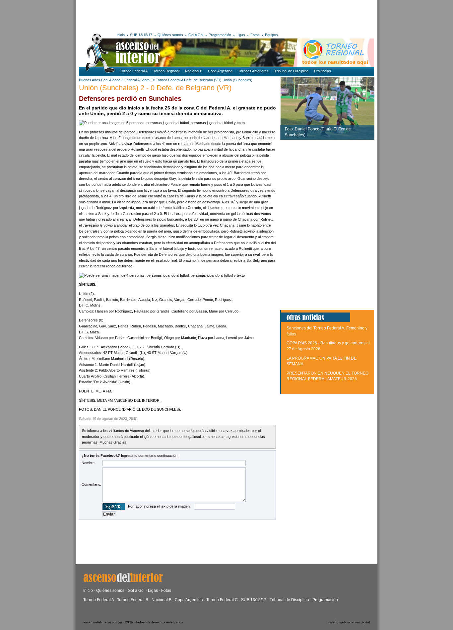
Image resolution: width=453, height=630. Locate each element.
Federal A (131, 80)
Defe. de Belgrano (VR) (203, 80)
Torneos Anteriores (253, 71)
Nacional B (193, 71)
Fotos (255, 35)
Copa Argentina (220, 71)
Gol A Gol (195, 35)
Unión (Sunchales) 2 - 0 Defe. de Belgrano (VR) (155, 88)
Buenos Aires (89, 80)
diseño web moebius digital (349, 622)
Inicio (120, 35)
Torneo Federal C (222, 599)
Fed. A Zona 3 (112, 80)
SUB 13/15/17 (141, 35)
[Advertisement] (176, 15)
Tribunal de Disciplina (291, 71)
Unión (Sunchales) (237, 80)
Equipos (271, 35)
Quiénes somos (170, 35)
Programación (220, 35)
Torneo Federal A (134, 71)
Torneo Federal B (132, 599)
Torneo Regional (166, 71)
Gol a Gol (136, 590)
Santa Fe (147, 80)
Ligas (240, 35)
